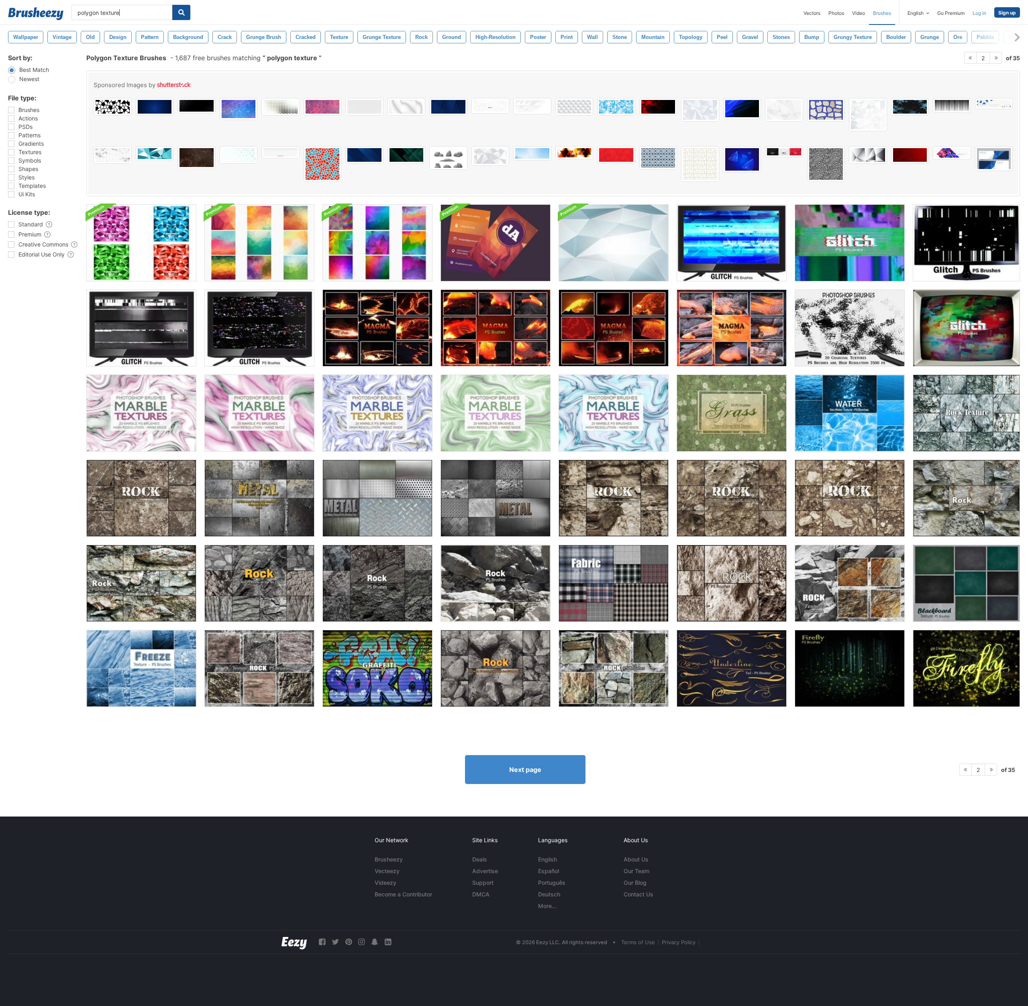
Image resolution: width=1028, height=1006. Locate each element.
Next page (525, 770)
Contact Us (638, 894)
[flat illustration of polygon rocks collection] (448, 158)
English (547, 859)
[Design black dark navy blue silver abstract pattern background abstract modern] (364, 155)
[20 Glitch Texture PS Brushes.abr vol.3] (966, 242)
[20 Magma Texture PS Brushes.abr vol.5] (496, 328)
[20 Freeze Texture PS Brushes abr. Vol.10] (141, 668)
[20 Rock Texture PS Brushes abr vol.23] (614, 668)
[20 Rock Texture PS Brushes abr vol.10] (732, 498)
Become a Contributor (403, 894)
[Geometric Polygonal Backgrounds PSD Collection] (259, 242)
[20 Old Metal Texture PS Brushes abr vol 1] (259, 498)
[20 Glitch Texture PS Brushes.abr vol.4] (141, 328)
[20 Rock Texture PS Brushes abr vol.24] (259, 668)
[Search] (181, 12)
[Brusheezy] (35, 13)
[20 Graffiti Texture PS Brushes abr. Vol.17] (377, 668)
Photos (836, 13)
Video (858, 13)
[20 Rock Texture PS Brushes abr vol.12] (377, 583)
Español (548, 871)
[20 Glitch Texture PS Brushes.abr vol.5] (259, 328)
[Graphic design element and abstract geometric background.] (994, 103)
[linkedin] (388, 942)
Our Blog (635, 882)
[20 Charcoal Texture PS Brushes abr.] (850, 328)
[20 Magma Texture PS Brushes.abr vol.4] (732, 328)
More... (547, 905)
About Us (636, 859)
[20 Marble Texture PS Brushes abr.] (141, 413)
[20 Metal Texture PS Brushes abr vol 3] (496, 498)
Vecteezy (387, 871)
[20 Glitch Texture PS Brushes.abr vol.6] (732, 242)
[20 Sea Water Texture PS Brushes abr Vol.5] (850, 413)
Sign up (1007, 13)
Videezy (385, 882)
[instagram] (361, 942)
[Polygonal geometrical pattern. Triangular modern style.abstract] (616, 107)
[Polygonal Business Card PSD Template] (496, 242)
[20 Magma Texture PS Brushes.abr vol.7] (377, 328)
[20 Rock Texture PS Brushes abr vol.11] (496, 583)
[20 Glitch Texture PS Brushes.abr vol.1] (850, 242)
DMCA (481, 894)
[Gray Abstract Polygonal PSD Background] (614, 242)
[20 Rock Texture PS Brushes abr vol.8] (141, 498)
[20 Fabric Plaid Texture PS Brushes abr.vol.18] (614, 583)
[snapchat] (374, 942)
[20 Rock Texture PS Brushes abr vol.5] (259, 583)
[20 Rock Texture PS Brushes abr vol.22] (850, 583)
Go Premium (951, 13)
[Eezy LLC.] (294, 942)
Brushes (882, 13)
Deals (479, 859)
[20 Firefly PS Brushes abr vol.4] (850, 668)
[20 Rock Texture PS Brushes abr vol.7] (496, 668)
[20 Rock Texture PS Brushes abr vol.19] (966, 498)
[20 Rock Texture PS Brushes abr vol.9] (614, 498)
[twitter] (335, 942)
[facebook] (322, 942)
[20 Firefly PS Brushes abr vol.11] (966, 668)
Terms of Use (638, 942)
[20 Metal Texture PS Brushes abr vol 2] (377, 498)
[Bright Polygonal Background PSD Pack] (141, 242)
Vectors (812, 13)
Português (551, 882)
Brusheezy (389, 859)
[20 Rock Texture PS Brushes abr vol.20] (141, 583)
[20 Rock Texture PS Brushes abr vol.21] (966, 413)
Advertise (485, 871)
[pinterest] (348, 942)
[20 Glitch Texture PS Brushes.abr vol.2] (966, 328)
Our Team (636, 871)
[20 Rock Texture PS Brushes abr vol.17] (732, 583)
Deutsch (549, 894)
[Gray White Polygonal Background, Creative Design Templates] (868, 114)
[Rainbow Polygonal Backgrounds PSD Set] (377, 242)
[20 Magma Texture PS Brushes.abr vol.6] (614, 328)
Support (483, 882)
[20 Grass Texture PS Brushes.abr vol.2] (732, 413)
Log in (979, 13)
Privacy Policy (679, 942)
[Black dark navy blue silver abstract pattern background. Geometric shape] (448, 107)
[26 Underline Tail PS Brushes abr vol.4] (732, 668)
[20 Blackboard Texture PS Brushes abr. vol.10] (966, 583)
